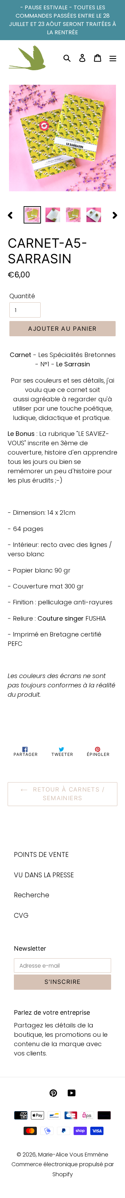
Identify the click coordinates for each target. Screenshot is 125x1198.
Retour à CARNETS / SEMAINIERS (68, 794)
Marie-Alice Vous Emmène (73, 1155)
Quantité (22, 296)
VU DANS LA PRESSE (44, 875)
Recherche (31, 895)
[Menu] (112, 57)
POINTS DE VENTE (41, 854)
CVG (21, 915)
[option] (32, 214)
